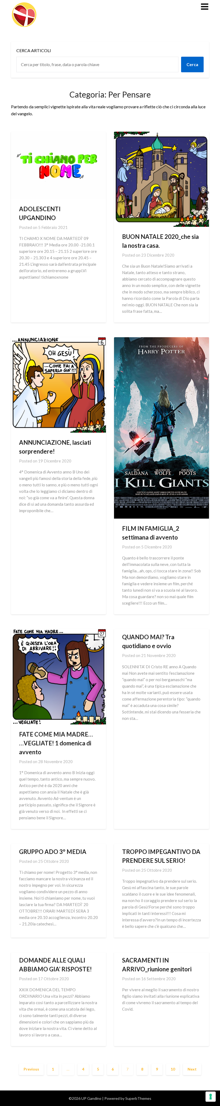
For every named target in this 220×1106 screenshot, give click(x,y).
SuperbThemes (138, 1098)
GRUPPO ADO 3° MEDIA (52, 851)
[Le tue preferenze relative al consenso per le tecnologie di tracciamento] (211, 1096)
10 (173, 1069)
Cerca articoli (33, 50)
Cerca (192, 64)
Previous (31, 1069)
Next (192, 1069)
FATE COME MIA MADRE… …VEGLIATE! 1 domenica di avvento (56, 743)
